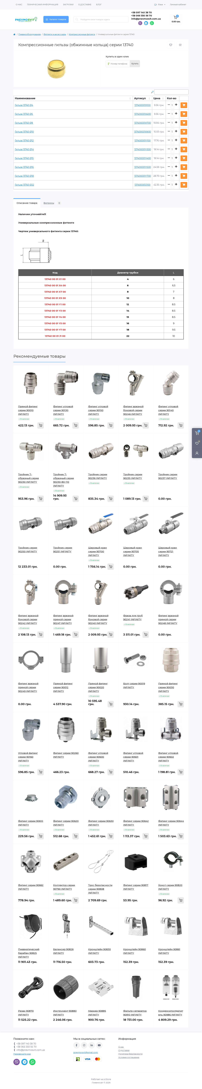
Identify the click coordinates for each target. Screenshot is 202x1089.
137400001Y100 (142, 140)
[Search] (76, 19)
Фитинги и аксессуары (55, 34)
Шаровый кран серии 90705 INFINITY (132, 551)
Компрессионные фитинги (82, 34)
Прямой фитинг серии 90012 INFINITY (63, 687)
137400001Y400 (142, 158)
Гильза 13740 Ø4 (24, 105)
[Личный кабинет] (197, 453)
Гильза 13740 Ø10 (24, 131)
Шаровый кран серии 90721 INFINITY (167, 551)
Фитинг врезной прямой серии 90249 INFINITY (28, 687)
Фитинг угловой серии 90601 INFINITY (133, 757)
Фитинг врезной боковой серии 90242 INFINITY (28, 619)
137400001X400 (142, 114)
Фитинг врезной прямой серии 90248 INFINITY (168, 619)
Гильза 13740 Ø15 (24, 158)
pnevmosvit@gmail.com (85, 1052)
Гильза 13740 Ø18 (24, 176)
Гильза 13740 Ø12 (24, 140)
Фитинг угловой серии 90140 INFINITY (168, 410)
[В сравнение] (180, 45)
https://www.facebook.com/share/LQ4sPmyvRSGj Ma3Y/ (76, 1045)
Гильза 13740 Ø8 (24, 122)
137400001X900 (142, 131)
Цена (156, 98)
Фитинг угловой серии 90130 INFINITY (63, 410)
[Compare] (43, 376)
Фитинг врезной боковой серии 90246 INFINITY (133, 410)
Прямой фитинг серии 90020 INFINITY (98, 687)
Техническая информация (42, 4)
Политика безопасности (130, 1054)
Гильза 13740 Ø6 (24, 114)
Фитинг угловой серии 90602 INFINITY (168, 757)
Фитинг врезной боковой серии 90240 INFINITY (98, 619)
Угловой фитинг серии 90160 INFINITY (28, 757)
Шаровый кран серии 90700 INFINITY (97, 551)
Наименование (25, 98)
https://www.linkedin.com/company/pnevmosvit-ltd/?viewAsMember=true (92, 1045)
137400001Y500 (142, 167)
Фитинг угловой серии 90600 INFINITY (98, 757)
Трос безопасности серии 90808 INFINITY (100, 889)
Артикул (140, 98)
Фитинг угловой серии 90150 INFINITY (98, 410)
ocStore (107, 1079)
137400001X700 (142, 122)
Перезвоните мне (22, 1054)
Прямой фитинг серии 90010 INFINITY (28, 410)
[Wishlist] (43, 370)
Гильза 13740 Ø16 (24, 167)
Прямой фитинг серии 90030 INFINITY (168, 687)
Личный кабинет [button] (178, 4)
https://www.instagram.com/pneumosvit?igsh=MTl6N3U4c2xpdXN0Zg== (84, 1045)
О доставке (84, 4)
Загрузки (68, 4)
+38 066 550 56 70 (141, 15)
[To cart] (40, 425)
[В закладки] (170, 45)
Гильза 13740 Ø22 (24, 184)
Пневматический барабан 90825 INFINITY (28, 953)
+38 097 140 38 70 (141, 12)
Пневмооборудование (29, 34)
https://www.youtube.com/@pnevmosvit (99, 1045)
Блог (99, 4)
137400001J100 (142, 184)
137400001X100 (142, 105)
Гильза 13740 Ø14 (24, 149)
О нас (19, 4)
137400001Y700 (142, 176)
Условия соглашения (128, 1057)
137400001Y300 (142, 149)
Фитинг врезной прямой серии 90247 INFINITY (63, 619)
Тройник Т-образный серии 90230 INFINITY (28, 478)
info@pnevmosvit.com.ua (146, 18)
